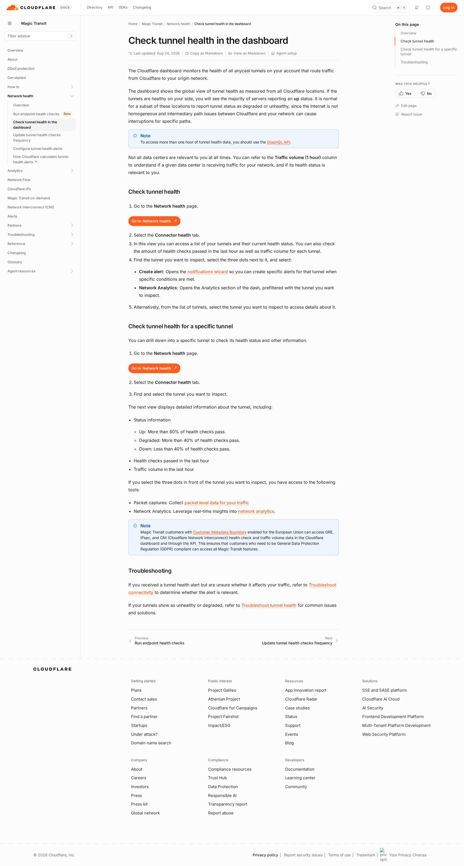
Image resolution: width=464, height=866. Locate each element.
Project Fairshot (223, 716)
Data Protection (223, 786)
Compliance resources (230, 769)
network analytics (256, 511)
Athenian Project (224, 699)
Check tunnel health (417, 41)
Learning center (300, 777)
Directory (94, 7)
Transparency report (227, 804)
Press (136, 795)
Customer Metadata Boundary (220, 532)
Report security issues (303, 855)
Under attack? (144, 734)
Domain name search (151, 742)
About (136, 769)
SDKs (123, 7)
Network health (178, 24)
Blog (289, 742)
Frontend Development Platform (393, 716)
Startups (139, 725)
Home (132, 24)
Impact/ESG (219, 725)
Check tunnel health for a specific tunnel (429, 51)
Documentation (299, 769)
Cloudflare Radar (301, 699)
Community (296, 786)
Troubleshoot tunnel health (268, 605)
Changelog (142, 7)
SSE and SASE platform (384, 690)
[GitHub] (417, 7)
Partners (139, 707)
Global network (145, 813)
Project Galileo (222, 690)
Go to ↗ (154, 221)
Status (291, 716)
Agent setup (286, 53)
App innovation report (306, 690)
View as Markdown (250, 53)
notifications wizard (207, 271)
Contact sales (144, 699)
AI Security (372, 707)
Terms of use (339, 855)
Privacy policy (265, 855)
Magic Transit (152, 24)
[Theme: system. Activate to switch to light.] (428, 7)
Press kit (139, 804)
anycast (242, 70)
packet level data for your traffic (216, 502)
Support (292, 725)
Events (291, 734)
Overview (408, 33)
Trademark (365, 855)
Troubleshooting (414, 62)
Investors (140, 786)
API (110, 7)
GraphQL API (278, 142)
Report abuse (221, 813)
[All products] (9, 23)
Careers (138, 777)
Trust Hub (217, 777)
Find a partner (144, 716)
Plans (136, 690)
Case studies (297, 707)
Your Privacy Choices (407, 855)
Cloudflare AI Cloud (381, 699)
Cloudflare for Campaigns (232, 707)
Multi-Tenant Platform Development (396, 725)
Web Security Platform (383, 734)
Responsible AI (222, 795)
